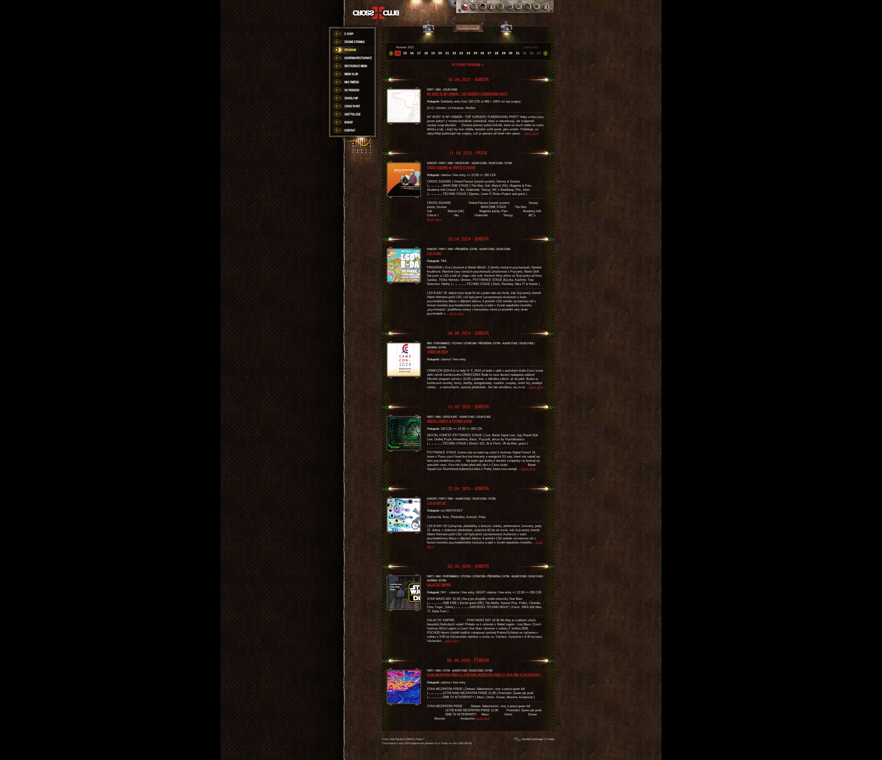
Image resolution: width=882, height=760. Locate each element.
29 (504, 53)
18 (426, 53)
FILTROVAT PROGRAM (468, 65)
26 (482, 53)
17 (419, 53)
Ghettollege (353, 114)
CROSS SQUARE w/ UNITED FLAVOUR (451, 167)
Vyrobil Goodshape (532, 739)
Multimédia (352, 82)
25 (475, 53)
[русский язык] (509, 6)
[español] (500, 6)
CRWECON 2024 (437, 352)
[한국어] (518, 6)
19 (433, 53)
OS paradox (352, 90)
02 (532, 53)
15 (405, 53)
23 (461, 53)
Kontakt (350, 130)
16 (412, 53)
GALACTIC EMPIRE (439, 585)
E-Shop (349, 34)
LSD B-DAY (434, 253)
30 (510, 53)
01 (525, 53)
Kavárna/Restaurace (358, 58)
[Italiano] (545, 6)
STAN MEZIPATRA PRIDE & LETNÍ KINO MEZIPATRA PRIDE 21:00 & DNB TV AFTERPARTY (484, 675)
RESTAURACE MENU (356, 66)
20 (440, 53)
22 (454, 53)
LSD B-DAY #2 (436, 503)
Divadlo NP (351, 98)
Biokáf (349, 122)
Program (350, 50)
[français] (491, 6)
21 (447, 53)
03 (539, 53)
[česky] (465, 6)
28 (496, 53)
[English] (473, 6)
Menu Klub (351, 74)
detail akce (531, 133)
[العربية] (527, 6)
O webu (550, 739)
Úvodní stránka (355, 42)
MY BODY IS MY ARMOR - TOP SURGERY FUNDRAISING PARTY (467, 94)
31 (518, 53)
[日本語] (536, 6)
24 (468, 53)
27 (489, 53)
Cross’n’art (352, 106)
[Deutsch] (482, 6)
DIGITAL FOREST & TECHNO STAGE (449, 421)
